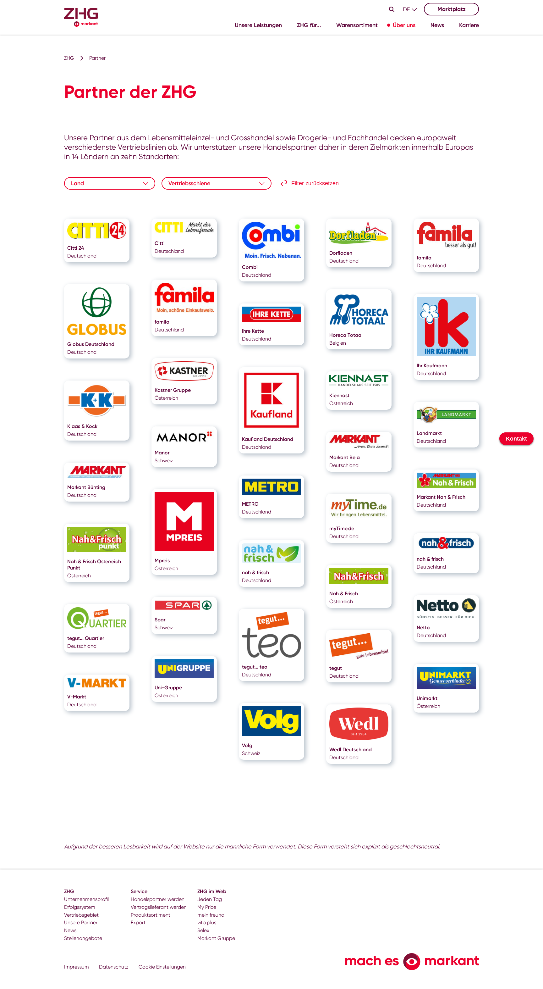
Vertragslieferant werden (159, 907)
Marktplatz (451, 9)
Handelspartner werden (157, 899)
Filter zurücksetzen (315, 183)
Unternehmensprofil (86, 899)
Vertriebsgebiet (81, 915)
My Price (206, 907)
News (70, 930)
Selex (203, 930)
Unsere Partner (80, 922)
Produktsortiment (150, 915)
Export (138, 922)
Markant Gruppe (216, 938)
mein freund (210, 915)
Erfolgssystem (79, 907)
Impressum (76, 967)
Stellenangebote (83, 938)
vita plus (206, 922)
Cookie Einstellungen (162, 967)
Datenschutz (114, 967)
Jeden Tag (209, 899)
